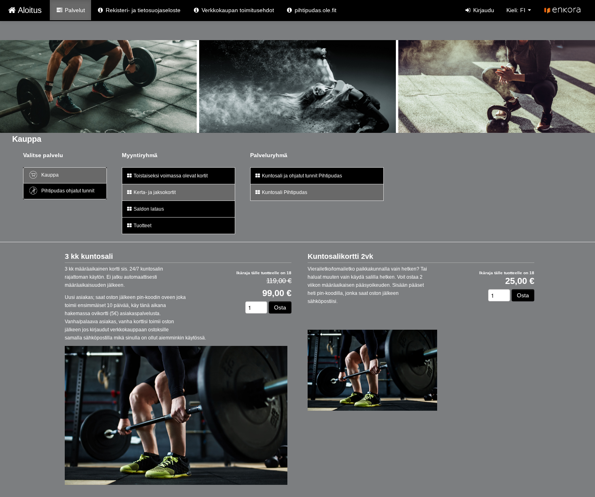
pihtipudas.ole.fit (314, 10)
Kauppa (49, 175)
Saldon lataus (148, 209)
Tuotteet (141, 225)
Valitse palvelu (43, 155)
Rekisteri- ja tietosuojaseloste (142, 10)
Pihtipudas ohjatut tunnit (67, 191)
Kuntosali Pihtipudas (284, 192)
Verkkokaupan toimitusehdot (237, 10)
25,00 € (519, 281)
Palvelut (74, 10)
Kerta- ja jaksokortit (154, 192)
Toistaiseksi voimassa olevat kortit (170, 176)
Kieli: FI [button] (516, 10)
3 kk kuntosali (89, 256)
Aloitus (29, 10)
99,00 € (276, 293)
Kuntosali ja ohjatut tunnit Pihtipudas (301, 176)
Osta (280, 307)
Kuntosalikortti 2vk (340, 256)
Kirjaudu (483, 10)
